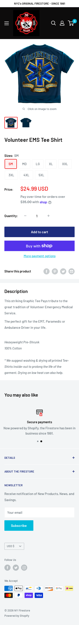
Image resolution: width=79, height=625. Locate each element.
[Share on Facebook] (46, 271)
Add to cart (39, 232)
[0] (71, 23)
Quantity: (11, 216)
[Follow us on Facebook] (7, 568)
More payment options (40, 256)
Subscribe (19, 525)
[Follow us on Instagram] (24, 568)
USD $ (10, 546)
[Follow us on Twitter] (16, 568)
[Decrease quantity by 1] (25, 215)
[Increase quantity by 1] (48, 215)
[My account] (62, 23)
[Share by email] (71, 271)
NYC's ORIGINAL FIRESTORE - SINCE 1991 (39, 3)
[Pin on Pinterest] (55, 271)
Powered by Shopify (16, 615)
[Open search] (53, 23)
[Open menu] (6, 23)
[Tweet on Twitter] (63, 271)
